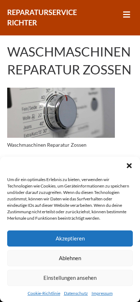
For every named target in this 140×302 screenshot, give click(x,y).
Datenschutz (76, 293)
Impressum (102, 293)
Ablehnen (70, 258)
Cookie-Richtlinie (44, 293)
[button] (129, 165)
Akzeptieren (70, 238)
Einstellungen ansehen (70, 277)
